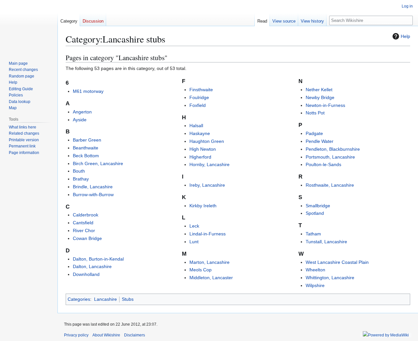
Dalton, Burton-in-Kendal (98, 259)
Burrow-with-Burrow (93, 194)
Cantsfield (83, 222)
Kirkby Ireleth (203, 205)
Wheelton (315, 269)
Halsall (196, 125)
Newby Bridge (320, 97)
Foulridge (199, 97)
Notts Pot (315, 112)
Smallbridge (318, 205)
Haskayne (199, 133)
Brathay (81, 178)
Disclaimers (134, 335)
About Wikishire (106, 335)
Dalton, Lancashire (92, 266)
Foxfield (197, 105)
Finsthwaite (201, 89)
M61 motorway (88, 91)
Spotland (315, 213)
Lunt (194, 241)
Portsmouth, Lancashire (330, 157)
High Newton (202, 149)
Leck (194, 226)
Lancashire (105, 299)
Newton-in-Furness (325, 105)
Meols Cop (200, 269)
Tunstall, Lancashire (326, 241)
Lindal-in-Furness (207, 233)
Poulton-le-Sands (323, 164)
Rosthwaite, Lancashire (330, 185)
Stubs (128, 299)
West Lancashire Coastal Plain (337, 262)
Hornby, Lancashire (209, 164)
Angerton (82, 111)
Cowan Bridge (87, 238)
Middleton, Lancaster (211, 277)
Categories (79, 299)
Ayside (80, 119)
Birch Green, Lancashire (98, 163)
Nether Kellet (319, 89)
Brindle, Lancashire (93, 186)
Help (405, 36)
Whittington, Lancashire (330, 277)
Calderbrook (85, 214)
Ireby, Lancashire (207, 185)
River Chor (84, 230)
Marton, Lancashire (209, 262)
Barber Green (87, 140)
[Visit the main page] (29, 26)
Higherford (200, 157)
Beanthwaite (85, 147)
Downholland (86, 274)
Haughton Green (206, 141)
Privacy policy (76, 335)
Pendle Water (319, 141)
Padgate (314, 133)
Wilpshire (315, 285)
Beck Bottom (86, 155)
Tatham (313, 233)
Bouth (79, 171)
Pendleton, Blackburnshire (333, 149)
